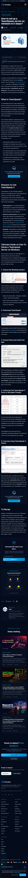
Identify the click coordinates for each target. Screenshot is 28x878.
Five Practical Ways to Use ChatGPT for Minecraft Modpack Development (13, 688)
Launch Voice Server (14, 176)
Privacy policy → (17, 872)
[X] (2, 794)
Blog (6, 11)
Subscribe (13, 559)
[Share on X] (13, 601)
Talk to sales (16, 773)
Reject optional (14, 874)
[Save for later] (24, 867)
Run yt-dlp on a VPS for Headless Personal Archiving (12, 655)
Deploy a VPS (14, 755)
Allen (6, 27)
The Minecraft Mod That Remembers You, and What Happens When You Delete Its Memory (13, 721)
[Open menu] (25, 5)
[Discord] (12, 794)
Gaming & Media (11, 11)
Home (2, 11)
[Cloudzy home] (6, 4)
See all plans (14, 758)
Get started (5, 773)
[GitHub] (5, 794)
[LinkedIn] (8, 794)
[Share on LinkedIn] (17, 601)
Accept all (22, 874)
